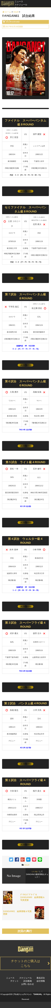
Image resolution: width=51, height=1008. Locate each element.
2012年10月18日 (12, 22)
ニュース (19, 1)
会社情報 (40, 981)
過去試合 (4, 11)
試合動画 (4, 14)
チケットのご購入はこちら (25, 963)
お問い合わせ (27, 984)
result (26, 865)
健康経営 (4, 17)
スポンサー (5, 20)
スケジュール (21, 5)
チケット (19, 8)
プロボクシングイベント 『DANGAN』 (28, 994)
